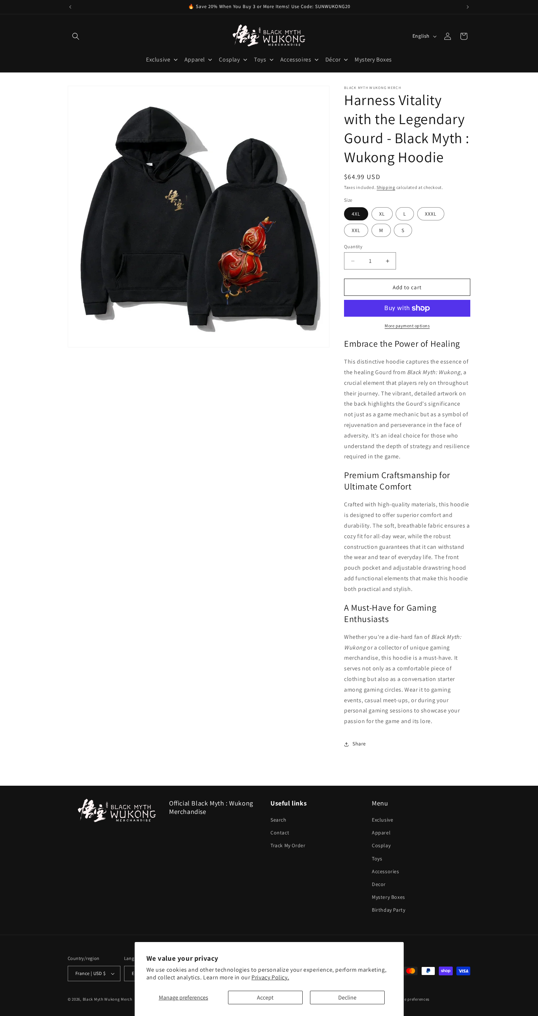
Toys (377, 858)
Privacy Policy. (270, 977)
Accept (265, 997)
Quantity (353, 246)
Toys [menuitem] (260, 59)
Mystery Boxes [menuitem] (373, 59)
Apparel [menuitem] (194, 59)
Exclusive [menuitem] (158, 59)
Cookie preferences (412, 999)
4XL (356, 214)
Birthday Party (388, 910)
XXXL (431, 214)
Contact (279, 832)
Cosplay (381, 845)
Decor (379, 884)
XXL (356, 230)
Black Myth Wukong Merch (107, 999)
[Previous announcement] (70, 7)
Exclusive (382, 819)
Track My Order (287, 845)
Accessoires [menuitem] (295, 59)
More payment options (407, 325)
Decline (347, 997)
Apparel (381, 832)
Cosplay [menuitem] (229, 59)
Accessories (385, 871)
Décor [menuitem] (333, 59)
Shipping (386, 187)
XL (382, 214)
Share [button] (359, 744)
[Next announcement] (468, 7)
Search (278, 819)
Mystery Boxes (388, 897)
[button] (76, 36)
